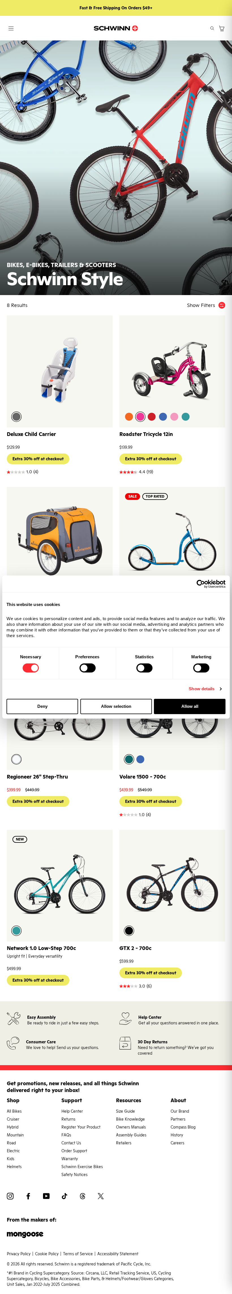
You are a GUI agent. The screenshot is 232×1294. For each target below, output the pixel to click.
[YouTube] (46, 1197)
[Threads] (82, 1197)
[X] (100, 1197)
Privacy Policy (19, 1253)
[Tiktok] (64, 1197)
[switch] (88, 667)
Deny (42, 706)
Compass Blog (183, 1127)
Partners (178, 1119)
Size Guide (125, 1111)
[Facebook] (28, 1197)
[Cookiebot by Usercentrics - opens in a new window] (200, 584)
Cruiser (13, 1119)
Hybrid (12, 1127)
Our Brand (180, 1111)
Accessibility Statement (117, 1253)
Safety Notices (74, 1174)
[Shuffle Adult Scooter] (172, 541)
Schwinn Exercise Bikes (82, 1166)
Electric (13, 1150)
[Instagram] (10, 1197)
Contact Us (71, 1142)
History (177, 1135)
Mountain (15, 1135)
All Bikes (14, 1111)
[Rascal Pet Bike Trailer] (60, 541)
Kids (10, 1158)
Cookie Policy (47, 1253)
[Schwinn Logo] (116, 28)
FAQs (66, 1135)
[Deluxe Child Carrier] (60, 370)
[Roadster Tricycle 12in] (172, 370)
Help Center (72, 1111)
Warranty (69, 1158)
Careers (177, 1142)
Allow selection (116, 706)
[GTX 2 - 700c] (172, 884)
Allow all (189, 706)
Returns (68, 1119)
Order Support (74, 1150)
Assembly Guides (131, 1135)
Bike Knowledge (130, 1119)
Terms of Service (78, 1253)
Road (11, 1142)
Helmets (14, 1166)
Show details (201, 688)
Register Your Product (80, 1127)
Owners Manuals (131, 1127)
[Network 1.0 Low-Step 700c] (60, 884)
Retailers (123, 1142)
